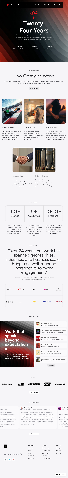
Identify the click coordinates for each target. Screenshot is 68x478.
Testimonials (42, 5)
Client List (21, 5)
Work (28, 5)
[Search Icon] (59, 5)
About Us (13, 5)
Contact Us (51, 5)
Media (35, 5)
